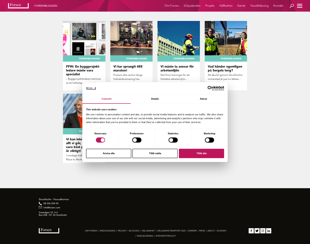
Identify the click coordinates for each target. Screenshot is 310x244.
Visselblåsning (259, 5)
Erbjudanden (192, 5)
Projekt (209, 5)
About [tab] (203, 99)
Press (202, 230)
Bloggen (134, 230)
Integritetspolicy (166, 236)
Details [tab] (155, 99)
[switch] (136, 140)
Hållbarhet (225, 5)
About (211, 230)
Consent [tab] (106, 99)
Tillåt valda (155, 153)
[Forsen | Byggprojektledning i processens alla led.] (18, 6)
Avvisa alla (109, 153)
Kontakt (278, 5)
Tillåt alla (201, 153)
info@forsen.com (51, 207)
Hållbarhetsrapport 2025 (171, 230)
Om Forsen (172, 5)
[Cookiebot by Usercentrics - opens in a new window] (210, 88)
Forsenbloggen (46, 5)
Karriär (241, 5)
